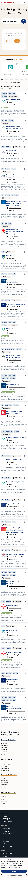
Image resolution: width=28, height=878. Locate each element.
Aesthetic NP (4, 799)
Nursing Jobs (7, 819)
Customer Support (9, 846)
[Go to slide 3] (5, 79)
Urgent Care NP (4, 801)
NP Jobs (11, 792)
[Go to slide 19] (25, 79)
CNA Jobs (12, 775)
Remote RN (4, 749)
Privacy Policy (3, 866)
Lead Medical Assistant (14, 652)
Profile (5, 816)
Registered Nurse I (12, 504)
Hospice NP (4, 796)
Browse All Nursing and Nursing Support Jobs (11, 733)
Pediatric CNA (4, 780)
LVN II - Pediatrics (12, 630)
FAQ (4, 844)
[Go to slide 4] (6, 79)
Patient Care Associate (14, 460)
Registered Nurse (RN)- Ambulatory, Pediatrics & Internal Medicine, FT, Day (14, 530)
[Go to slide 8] (11, 79)
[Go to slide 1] (2, 79)
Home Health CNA (5, 786)
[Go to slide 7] (10, 79)
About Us (6, 841)
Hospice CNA (4, 784)
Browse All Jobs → (14, 725)
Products (6, 831)
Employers (6, 828)
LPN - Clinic (10, 256)
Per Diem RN (4, 752)
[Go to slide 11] (15, 79)
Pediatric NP (4, 798)
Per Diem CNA (4, 782)
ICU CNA (3, 778)
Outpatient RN (4, 754)
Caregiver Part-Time (13, 100)
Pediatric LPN (4, 763)
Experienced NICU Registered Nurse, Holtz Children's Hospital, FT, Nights (16, 203)
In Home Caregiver (12, 384)
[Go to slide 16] (21, 79)
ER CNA (3, 787)
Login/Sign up (18, 2)
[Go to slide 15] (20, 79)
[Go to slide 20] (26, 79)
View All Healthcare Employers (14, 82)
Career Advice (7, 821)
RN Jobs (11, 740)
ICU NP (3, 803)
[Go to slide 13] (17, 79)
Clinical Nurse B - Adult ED (15, 554)
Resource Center (8, 834)
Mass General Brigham (11, 72)
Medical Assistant (12, 151)
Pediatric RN (4, 751)
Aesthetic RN (4, 743)
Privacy (5, 856)
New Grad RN (4, 745)
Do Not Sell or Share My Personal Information (15, 866)
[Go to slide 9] (12, 79)
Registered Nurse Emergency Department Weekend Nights (14, 232)
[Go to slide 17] (22, 79)
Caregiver (9, 328)
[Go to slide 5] (7, 79)
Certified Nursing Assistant (15, 482)
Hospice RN (4, 747)
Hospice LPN (4, 766)
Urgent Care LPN (5, 768)
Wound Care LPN (5, 770)
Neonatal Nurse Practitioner (15, 304)
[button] (14, 21)
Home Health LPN (5, 764)
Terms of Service (8, 853)
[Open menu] (25, 2)
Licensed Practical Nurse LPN (16, 438)
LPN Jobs (12, 759)
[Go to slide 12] (16, 79)
